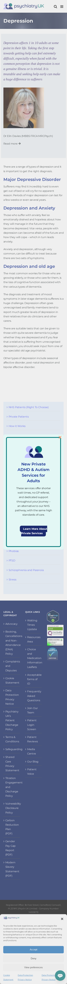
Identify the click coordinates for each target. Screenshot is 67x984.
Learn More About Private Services (34, 531)
